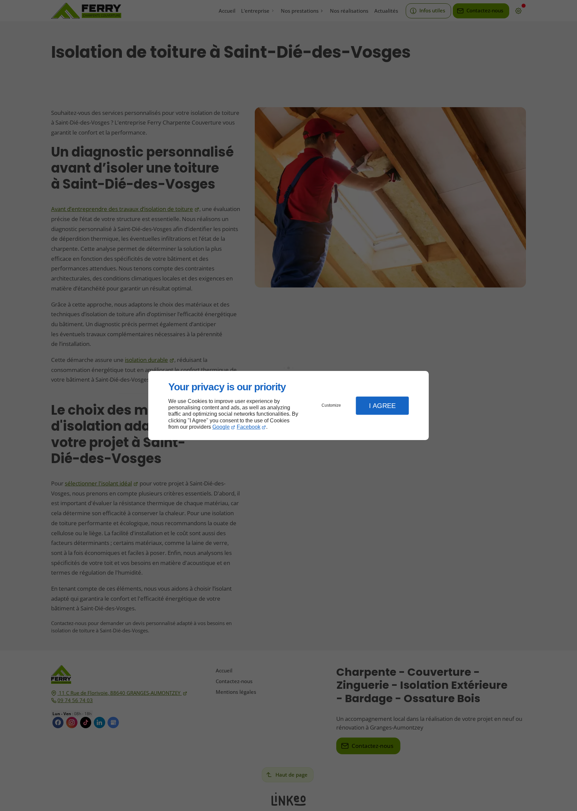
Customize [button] (331, 405)
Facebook (248, 427)
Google (221, 427)
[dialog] (288, 405)
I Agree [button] (382, 405)
